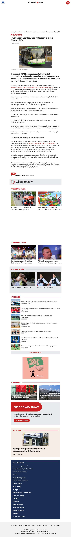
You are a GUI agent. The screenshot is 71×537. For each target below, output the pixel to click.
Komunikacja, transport (20, 481)
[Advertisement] (35, 226)
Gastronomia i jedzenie (20, 472)
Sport (23, 311)
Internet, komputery (19, 478)
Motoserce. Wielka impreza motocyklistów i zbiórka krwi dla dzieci (32, 87)
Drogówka (24, 341)
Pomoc (45, 525)
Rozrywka (16, 501)
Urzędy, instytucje (18, 510)
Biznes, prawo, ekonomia (20, 466)
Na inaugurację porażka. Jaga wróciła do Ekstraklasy (36, 331)
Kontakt (39, 525)
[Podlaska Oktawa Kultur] (49, 279)
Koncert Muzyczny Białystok (21, 288)
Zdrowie (15, 513)
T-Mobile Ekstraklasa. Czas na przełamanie (41, 143)
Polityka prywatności (30, 530)
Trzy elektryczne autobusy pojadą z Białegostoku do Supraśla (39, 302)
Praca (33, 525)
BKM (12, 175)
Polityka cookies (42, 530)
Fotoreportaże (17, 269)
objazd (23, 175)
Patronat (27, 525)
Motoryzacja (16, 490)
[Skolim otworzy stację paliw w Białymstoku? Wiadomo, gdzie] (23, 252)
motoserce (18, 175)
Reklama (15, 498)
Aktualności (28, 31)
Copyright (24, 531)
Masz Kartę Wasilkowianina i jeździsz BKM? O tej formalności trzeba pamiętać (49, 208)
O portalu (14, 525)
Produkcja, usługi (18, 496)
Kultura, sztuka (17, 484)
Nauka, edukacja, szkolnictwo (22, 493)
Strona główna (14, 31)
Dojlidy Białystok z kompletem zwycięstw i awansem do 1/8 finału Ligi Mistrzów (40, 309)
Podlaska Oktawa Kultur (45, 288)
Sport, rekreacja (18, 504)
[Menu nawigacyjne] (68, 3)
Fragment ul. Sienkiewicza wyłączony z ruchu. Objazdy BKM (46, 31)
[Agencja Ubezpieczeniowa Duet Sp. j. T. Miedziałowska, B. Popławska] (35, 439)
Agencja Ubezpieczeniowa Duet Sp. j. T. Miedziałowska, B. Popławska (31, 450)
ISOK (50, 525)
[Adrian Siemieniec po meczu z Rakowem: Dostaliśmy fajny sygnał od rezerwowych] (50, 252)
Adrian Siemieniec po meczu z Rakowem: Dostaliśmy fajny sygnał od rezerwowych (50, 262)
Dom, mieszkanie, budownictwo (23, 469)
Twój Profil (57, 525)
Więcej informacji (18, 454)
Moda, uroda (17, 487)
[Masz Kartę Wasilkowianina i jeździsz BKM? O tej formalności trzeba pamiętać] (50, 199)
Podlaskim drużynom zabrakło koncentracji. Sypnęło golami (38, 346)
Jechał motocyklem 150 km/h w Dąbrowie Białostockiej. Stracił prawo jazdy (39, 338)
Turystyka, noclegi (18, 507)
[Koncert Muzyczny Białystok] (23, 279)
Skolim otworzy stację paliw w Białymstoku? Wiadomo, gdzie (21, 262)
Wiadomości (22, 31)
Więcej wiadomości (34, 352)
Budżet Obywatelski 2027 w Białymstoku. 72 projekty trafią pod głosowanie (39, 323)
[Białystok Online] (35, 3)
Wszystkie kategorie (19, 516)
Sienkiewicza (30, 175)
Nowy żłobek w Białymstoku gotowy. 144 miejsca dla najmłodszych (36, 316)
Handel (15, 475)
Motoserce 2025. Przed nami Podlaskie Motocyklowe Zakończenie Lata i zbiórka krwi (22, 208)
